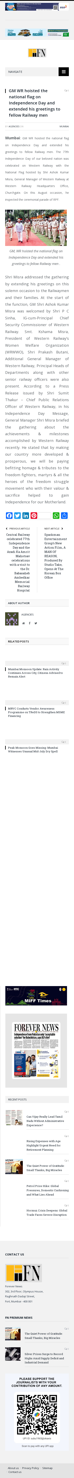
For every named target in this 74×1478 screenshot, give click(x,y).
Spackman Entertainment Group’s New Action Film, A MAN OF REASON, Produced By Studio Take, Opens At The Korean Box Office (55, 556)
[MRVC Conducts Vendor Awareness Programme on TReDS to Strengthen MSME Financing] (37, 700)
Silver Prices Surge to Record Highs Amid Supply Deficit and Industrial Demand (44, 1358)
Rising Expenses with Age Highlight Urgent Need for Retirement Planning (44, 1145)
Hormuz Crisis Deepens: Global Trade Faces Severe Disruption (47, 1213)
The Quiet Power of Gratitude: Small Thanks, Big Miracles (46, 1168)
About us (13, 1468)
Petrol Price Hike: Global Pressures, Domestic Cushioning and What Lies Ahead (48, 1190)
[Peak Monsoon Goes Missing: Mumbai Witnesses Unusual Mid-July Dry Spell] (37, 739)
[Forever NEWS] (37, 52)
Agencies (14, 126)
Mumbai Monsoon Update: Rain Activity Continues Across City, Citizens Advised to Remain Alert (35, 672)
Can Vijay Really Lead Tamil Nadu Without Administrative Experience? (45, 1121)
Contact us (15, 1472)
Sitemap (47, 1468)
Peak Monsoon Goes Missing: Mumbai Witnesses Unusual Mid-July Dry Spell (33, 749)
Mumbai (64, 126)
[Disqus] (37, 816)
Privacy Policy (30, 1468)
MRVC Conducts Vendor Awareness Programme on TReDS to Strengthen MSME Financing (36, 712)
